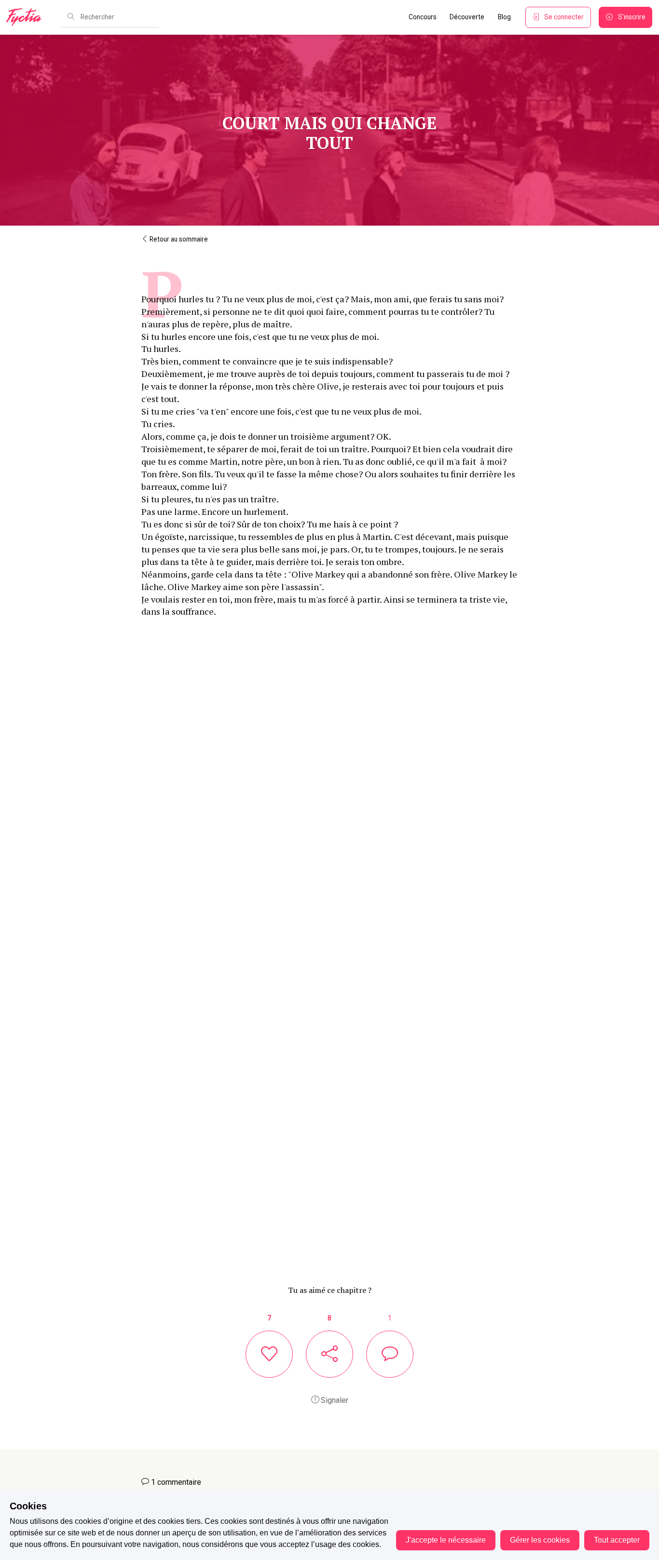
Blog (504, 17)
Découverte (467, 17)
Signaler (333, 1400)
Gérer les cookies (540, 1540)
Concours (423, 17)
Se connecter (564, 17)
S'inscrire (631, 17)
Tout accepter (617, 1540)
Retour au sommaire (178, 239)
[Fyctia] (27, 17)
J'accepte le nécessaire (446, 1540)
